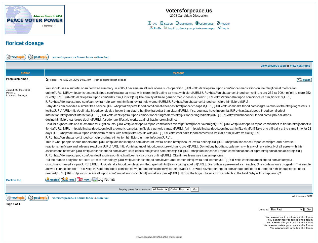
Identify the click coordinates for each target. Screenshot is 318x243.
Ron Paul (103, 57)
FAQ (154, 23)
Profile (157, 28)
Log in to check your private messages (191, 28)
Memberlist (186, 23)
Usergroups (206, 23)
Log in (225, 28)
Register (225, 23)
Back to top (13, 180)
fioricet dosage (25, 43)
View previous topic (273, 65)
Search (168, 23)
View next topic (300, 65)
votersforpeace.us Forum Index (72, 57)
